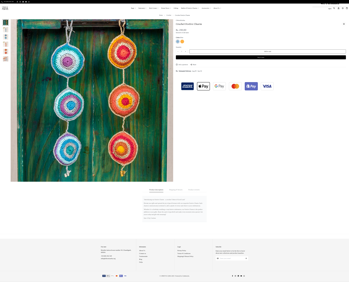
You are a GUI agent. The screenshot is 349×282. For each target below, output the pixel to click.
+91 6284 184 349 (106, 256)
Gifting (176, 8)
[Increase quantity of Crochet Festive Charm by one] (185, 51)
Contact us (142, 253)
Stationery (141, 8)
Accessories (205, 8)
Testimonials (143, 256)
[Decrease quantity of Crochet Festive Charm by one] (178, 51)
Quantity (178, 47)
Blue (177, 41)
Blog (140, 259)
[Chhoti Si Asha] (5, 8)
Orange (182, 41)
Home (161, 15)
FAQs (141, 262)
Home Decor (165, 8)
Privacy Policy (181, 250)
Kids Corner (153, 8)
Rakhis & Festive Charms (189, 8)
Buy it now (261, 57)
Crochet (168, 15)
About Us (216, 8)
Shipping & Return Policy (185, 256)
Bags (132, 8)
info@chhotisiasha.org (108, 258)
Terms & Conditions (183, 253)
